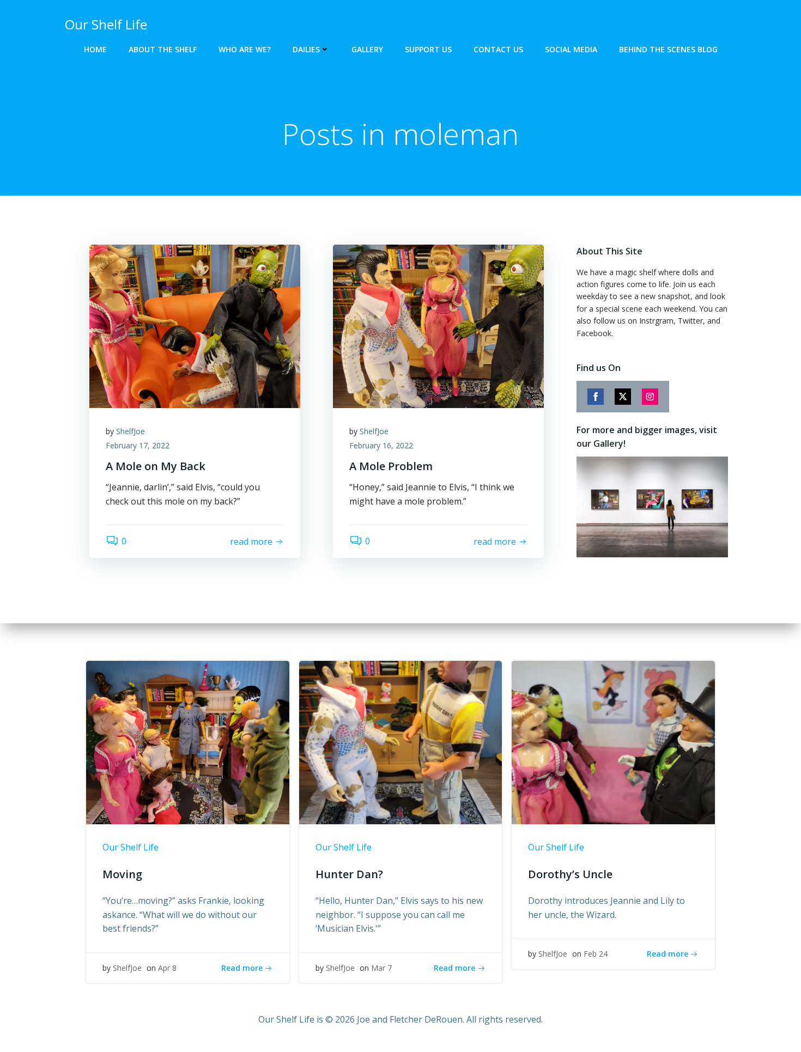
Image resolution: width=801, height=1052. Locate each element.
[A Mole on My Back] (194, 325)
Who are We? (245, 49)
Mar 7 (381, 968)
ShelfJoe (130, 431)
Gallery (367, 49)
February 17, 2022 (137, 445)
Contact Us (498, 49)
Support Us (428, 49)
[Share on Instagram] (650, 396)
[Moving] (187, 742)
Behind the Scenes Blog (668, 49)
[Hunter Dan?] (400, 742)
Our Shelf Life (130, 847)
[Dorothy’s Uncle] (613, 742)
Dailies (306, 49)
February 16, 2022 (381, 445)
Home (95, 49)
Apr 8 (167, 968)
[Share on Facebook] (595, 396)
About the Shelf (163, 49)
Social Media (571, 49)
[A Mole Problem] (438, 325)
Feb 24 (596, 953)
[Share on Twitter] (623, 396)
